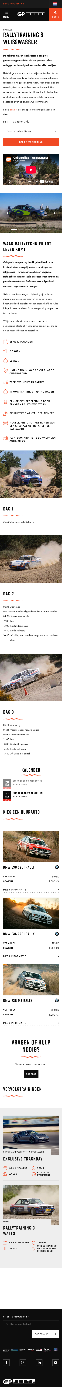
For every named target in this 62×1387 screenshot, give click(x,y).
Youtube (55, 1362)
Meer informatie (14, 889)
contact (13, 109)
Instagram (23, 1362)
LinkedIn (39, 1362)
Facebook (6, 1362)
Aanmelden (41, 1333)
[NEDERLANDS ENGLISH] (55, 4)
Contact (31, 1074)
